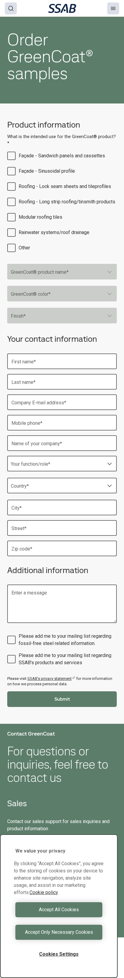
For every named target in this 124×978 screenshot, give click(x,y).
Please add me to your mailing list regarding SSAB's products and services (65, 659)
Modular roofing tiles (40, 217)
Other (24, 248)
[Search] (11, 8)
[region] (59, 906)
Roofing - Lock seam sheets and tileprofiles (65, 186)
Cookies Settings (59, 954)
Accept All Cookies (59, 909)
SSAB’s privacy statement (49, 678)
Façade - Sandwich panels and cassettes (62, 156)
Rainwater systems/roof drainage (54, 232)
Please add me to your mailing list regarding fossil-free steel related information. (65, 639)
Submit (62, 699)
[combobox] (62, 271)
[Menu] (113, 8)
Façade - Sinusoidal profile (47, 171)
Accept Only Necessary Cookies (59, 932)
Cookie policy (43, 892)
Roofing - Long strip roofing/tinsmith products (67, 202)
